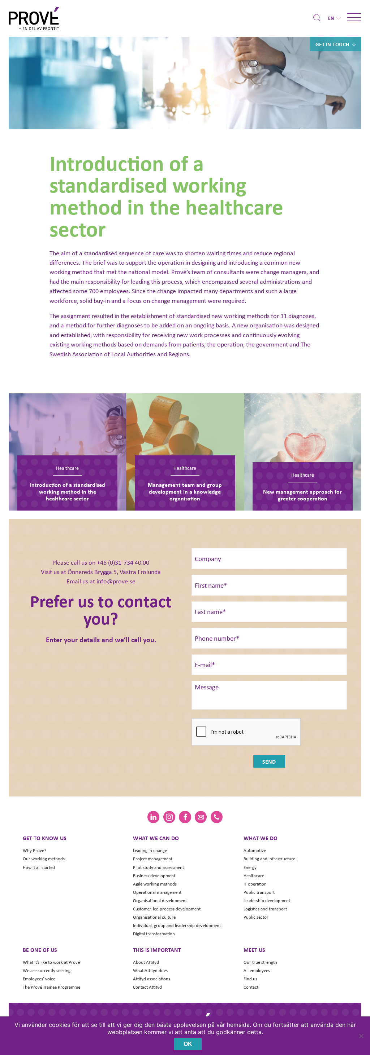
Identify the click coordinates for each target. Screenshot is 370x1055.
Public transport (259, 892)
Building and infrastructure (269, 859)
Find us (250, 979)
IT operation (255, 884)
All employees (257, 970)
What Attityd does (150, 970)
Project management (152, 859)
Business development (154, 876)
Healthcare (254, 876)
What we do (261, 838)
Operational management (157, 892)
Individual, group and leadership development (177, 925)
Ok (188, 1044)
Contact (251, 987)
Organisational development (160, 900)
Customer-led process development (167, 909)
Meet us (254, 950)
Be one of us (40, 950)
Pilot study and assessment (158, 867)
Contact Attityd (147, 987)
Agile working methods (155, 884)
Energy (250, 867)
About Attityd (146, 962)
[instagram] (169, 817)
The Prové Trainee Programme (51, 987)
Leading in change (150, 850)
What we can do (156, 838)
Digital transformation (154, 934)
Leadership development (267, 900)
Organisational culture (154, 917)
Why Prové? (34, 850)
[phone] (217, 817)
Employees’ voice (39, 979)
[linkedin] (153, 817)
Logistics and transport (265, 909)
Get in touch (332, 44)
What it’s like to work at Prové (51, 962)
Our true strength (260, 962)
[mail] (201, 817)
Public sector (256, 917)
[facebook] (185, 817)
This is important (157, 950)
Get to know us (44, 838)
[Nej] (361, 1035)
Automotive (255, 850)
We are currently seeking (46, 970)
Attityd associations (151, 979)
